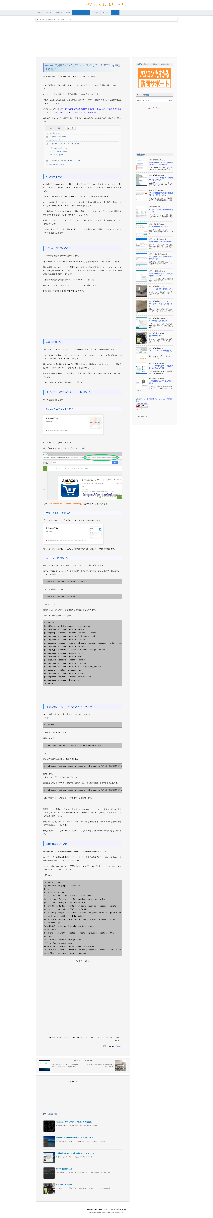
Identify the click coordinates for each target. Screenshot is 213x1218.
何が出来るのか (54, 133)
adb (53, 1037)
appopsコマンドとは (56, 164)
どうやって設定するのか (57, 136)
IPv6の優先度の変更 (64, 1169)
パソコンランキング (141, 409)
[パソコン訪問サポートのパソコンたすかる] (154, 78)
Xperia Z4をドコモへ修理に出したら (161, 289)
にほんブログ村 (141, 403)
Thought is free (118, 1212)
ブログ (93, 76)
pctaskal (117, 1046)
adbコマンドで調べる (58, 155)
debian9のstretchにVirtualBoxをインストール (75, 1153)
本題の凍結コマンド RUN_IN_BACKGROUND (64, 160)
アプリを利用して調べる (58, 151)
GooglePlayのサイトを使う (59, 148)
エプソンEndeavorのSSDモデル (159, 227)
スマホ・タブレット (66, 20)
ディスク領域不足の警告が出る (159, 321)
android (59, 1037)
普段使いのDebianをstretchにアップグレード (74, 1137)
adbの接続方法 (54, 140)
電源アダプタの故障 (64, 1184)
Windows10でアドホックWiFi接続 (160, 242)
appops (66, 1037)
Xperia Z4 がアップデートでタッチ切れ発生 (74, 1122)
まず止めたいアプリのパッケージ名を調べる (63, 144)
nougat (73, 1037)
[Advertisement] (106, 39)
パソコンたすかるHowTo (47, 20)
